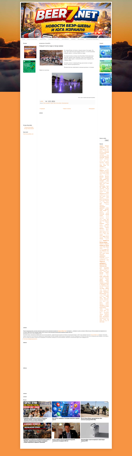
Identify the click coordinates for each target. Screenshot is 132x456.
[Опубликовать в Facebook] (53, 101)
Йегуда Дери (102, 200)
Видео (101, 178)
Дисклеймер (81, 39)
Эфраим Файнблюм (104, 314)
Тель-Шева (102, 288)
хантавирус (102, 296)
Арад (101, 165)
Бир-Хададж (106, 171)
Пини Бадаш (102, 253)
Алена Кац (102, 160)
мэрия (51, 103)
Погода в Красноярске (29, 128)
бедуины (102, 170)
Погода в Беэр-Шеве (29, 127)
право (107, 259)
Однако (101, 248)
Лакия (101, 210)
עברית (23, 39)
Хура (104, 297)
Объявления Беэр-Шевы (92, 39)
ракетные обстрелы (104, 269)
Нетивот (101, 238)
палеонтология (106, 252)
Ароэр (104, 165)
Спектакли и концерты (54, 39)
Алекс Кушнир (103, 149)
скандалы (107, 280)
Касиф (101, 202)
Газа (108, 179)
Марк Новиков (104, 222)
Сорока (101, 281)
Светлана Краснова (104, 277)
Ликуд (104, 219)
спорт (107, 284)
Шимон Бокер (106, 301)
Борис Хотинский (104, 174)
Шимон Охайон (104, 302)
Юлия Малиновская (104, 316)
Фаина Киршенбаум (104, 292)
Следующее (42, 108)
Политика (102, 257)
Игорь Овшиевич (46, 103)
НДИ (104, 236)
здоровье (104, 189)
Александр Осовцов (104, 157)
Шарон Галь (102, 300)
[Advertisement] (29, 99)
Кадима (107, 201)
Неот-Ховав (106, 237)
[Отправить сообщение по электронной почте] (46, 101)
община (101, 246)
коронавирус (102, 206)
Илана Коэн (106, 193)
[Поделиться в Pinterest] (54, 101)
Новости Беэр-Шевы (32, 39)
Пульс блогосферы (104, 267)
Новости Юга (43, 39)
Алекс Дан (106, 148)
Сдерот (101, 279)
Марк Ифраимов (105, 220)
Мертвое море (103, 225)
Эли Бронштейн (103, 306)
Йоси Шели (102, 201)
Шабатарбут (106, 298)
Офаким (104, 250)
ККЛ (101, 204)
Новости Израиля (104, 243)
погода (107, 253)
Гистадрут (102, 180)
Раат (101, 268)
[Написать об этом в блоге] (50, 101)
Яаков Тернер (103, 319)
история (101, 194)
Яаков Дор (102, 318)
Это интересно (104, 312)
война (104, 179)
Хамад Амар (106, 294)
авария (101, 145)
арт (108, 165)
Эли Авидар (106, 305)
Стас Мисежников (103, 285)
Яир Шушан (105, 320)
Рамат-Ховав (106, 271)
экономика (102, 305)
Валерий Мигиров (104, 176)
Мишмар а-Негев (106, 231)
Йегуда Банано (106, 198)
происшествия (103, 264)
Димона (104, 187)
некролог (101, 237)
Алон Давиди (106, 161)
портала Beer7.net (62, 331)
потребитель (102, 259)
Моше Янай (106, 233)
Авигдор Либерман (104, 146)
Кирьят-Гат (106, 202)
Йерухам (107, 200)
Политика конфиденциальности (30, 339)
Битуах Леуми (106, 173)
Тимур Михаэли (103, 289)
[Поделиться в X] (51, 101)
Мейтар (107, 224)
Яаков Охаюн (106, 318)
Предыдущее (92, 108)
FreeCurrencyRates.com (28, 134)
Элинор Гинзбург (104, 309)
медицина (102, 223)
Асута (107, 169)
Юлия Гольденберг (104, 315)
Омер (105, 249)
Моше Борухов (103, 232)
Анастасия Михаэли (104, 162)
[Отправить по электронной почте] (48, 101)
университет (106, 291)
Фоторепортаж (103, 293)
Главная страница (67, 108)
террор (107, 288)
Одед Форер (106, 246)
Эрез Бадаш (106, 311)
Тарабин (107, 287)
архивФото (102, 166)
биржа (101, 173)
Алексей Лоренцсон (104, 158)
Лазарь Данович (104, 209)
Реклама (73, 39)
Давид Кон (106, 182)
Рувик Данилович (65, 103)
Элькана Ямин (103, 310)
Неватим (107, 236)
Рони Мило (106, 275)
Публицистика (103, 266)
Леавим (104, 210)
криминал (102, 207)
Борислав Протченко (104, 175)
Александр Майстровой (104, 156)
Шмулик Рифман (104, 303)
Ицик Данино (102, 196)
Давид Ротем (102, 183)
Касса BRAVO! (65, 39)
